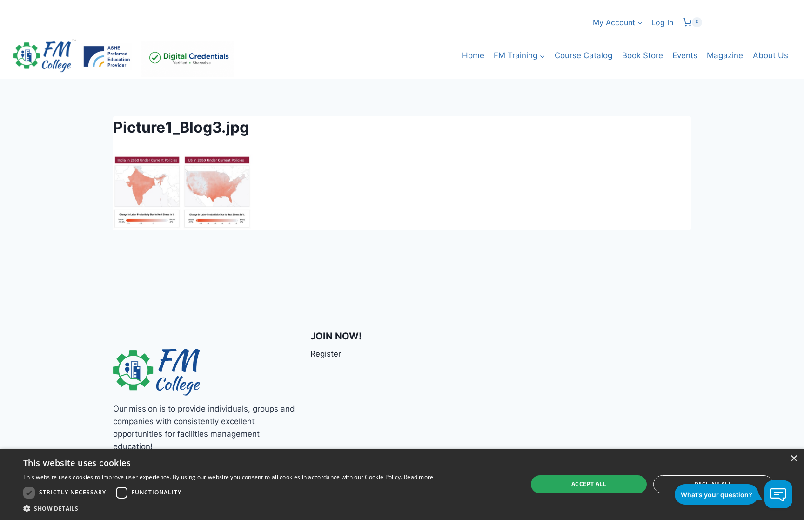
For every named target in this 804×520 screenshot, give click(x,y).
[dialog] (402, 484)
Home (473, 55)
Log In (662, 22)
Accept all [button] (588, 484)
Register (325, 353)
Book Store (642, 55)
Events (684, 55)
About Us (770, 55)
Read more (419, 477)
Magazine (725, 55)
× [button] (793, 458)
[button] (228, 508)
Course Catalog (583, 55)
